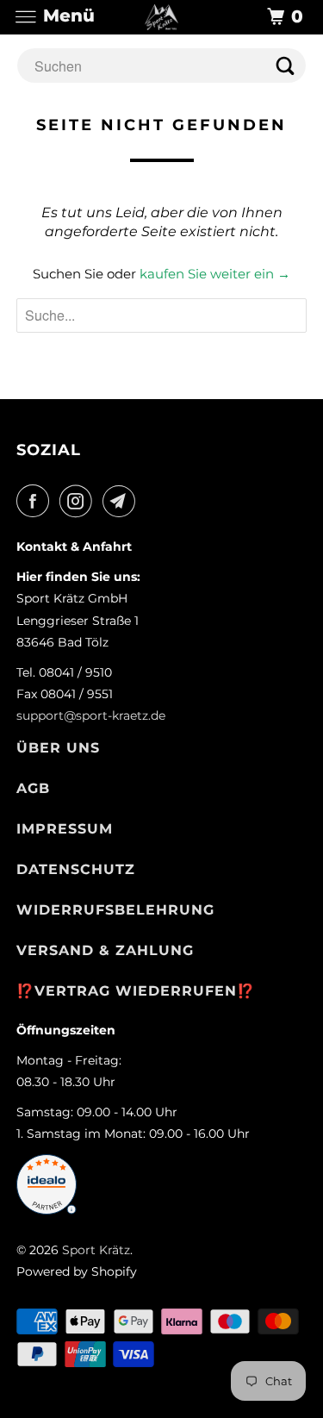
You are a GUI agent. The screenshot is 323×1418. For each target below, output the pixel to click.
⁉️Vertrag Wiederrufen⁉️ (135, 991)
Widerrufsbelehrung (115, 910)
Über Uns (58, 748)
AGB (33, 788)
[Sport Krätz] (162, 17)
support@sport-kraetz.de (90, 715)
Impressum (64, 829)
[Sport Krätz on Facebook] (36, 500)
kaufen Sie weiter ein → (215, 273)
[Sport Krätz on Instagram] (79, 500)
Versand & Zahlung (105, 950)
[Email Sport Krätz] (122, 500)
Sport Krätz (96, 1250)
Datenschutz (75, 869)
